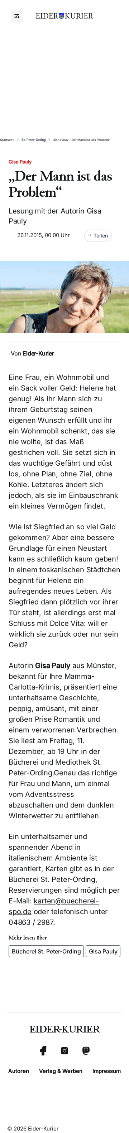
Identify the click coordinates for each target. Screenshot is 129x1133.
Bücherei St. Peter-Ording (46, 951)
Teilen (101, 235)
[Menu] (17, 16)
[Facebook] (43, 1050)
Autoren (18, 1071)
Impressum (106, 1071)
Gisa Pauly (103, 951)
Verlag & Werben (60, 1071)
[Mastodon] (86, 1050)
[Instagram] (64, 1050)
